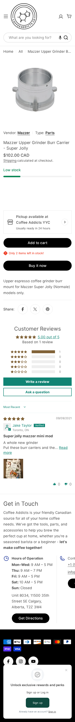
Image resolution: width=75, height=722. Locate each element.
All (21, 51)
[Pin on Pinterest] (48, 309)
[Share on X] (35, 309)
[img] (13, 419)
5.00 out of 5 (48, 337)
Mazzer (24, 133)
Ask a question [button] (37, 392)
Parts (50, 133)
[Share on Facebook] (23, 309)
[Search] (65, 37)
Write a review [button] (37, 382)
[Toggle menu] (5, 16)
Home (8, 51)
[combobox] (37, 38)
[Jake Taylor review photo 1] (13, 469)
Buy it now (37, 266)
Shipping (9, 160)
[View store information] (64, 222)
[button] (60, 38)
